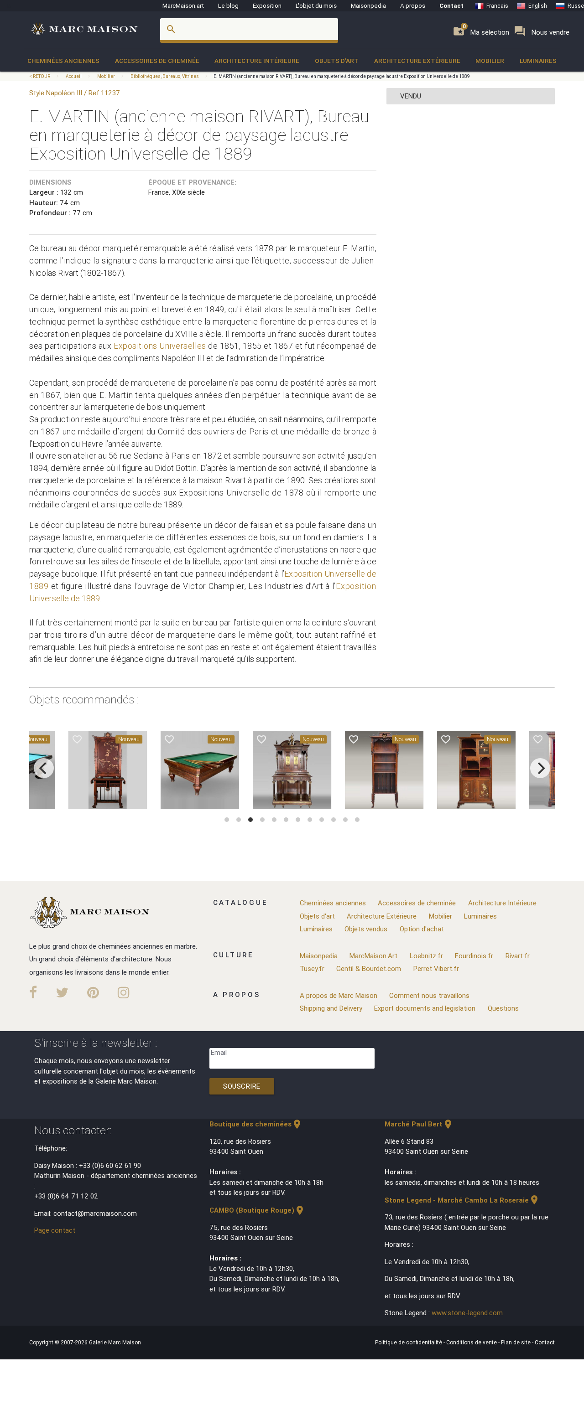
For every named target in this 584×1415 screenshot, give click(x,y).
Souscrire (242, 1086)
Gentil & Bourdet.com (368, 968)
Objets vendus (365, 928)
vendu (410, 96)
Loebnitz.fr (426, 955)
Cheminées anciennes (63, 61)
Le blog (228, 5)
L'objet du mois (316, 5)
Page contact (54, 1230)
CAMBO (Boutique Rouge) (257, 1210)
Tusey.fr (312, 968)
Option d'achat (422, 928)
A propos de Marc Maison (338, 995)
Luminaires (538, 61)
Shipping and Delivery (331, 1008)
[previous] (44, 768)
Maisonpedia (368, 5)
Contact (451, 5)
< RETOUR (40, 76)
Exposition (267, 5)
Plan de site (516, 1342)
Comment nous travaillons (429, 995)
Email (219, 1052)
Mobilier (489, 61)
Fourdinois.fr (474, 955)
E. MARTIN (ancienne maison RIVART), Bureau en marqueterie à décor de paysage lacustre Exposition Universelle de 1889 (342, 76)
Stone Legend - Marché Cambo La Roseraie (462, 1200)
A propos (412, 5)
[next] (540, 768)
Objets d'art (337, 61)
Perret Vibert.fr (436, 968)
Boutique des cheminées (255, 1124)
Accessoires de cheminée (157, 61)
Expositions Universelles (160, 346)
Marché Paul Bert (419, 1124)
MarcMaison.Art (373, 955)
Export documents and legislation (424, 1008)
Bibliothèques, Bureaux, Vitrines (165, 76)
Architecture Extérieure (417, 61)
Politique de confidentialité (409, 1342)
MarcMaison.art (183, 5)
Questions (503, 1008)
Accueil (74, 76)
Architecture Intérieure (256, 61)
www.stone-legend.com (467, 1312)
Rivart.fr (518, 955)
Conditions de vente (472, 1342)
